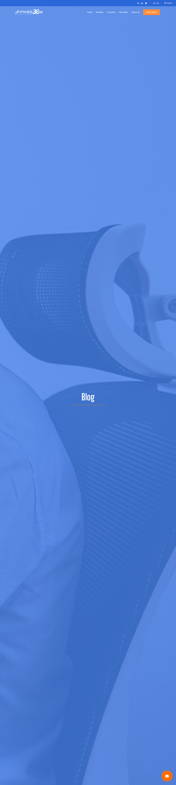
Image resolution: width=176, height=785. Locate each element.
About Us (136, 12)
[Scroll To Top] (5, 782)
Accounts (111, 12)
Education (123, 12)
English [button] (169, 3)
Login (157, 3)
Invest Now (151, 12)
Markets (99, 12)
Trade (89, 12)
